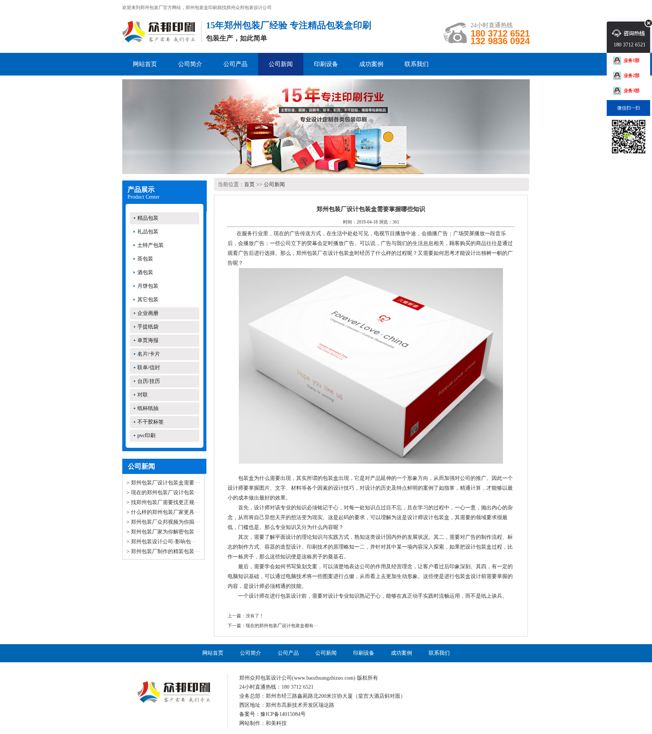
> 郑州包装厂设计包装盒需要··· (163, 483)
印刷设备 (326, 64)
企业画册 (147, 313)
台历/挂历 (148, 381)
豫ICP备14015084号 (283, 714)
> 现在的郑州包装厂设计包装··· (163, 492)
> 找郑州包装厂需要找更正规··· (163, 502)
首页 (249, 184)
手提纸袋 (147, 327)
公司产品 (235, 64)
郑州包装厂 (309, 253)
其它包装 (147, 299)
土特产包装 (150, 245)
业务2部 (632, 75)
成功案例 (371, 64)
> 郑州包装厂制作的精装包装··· (163, 551)
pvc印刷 (146, 435)
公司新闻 (281, 64)
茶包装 (145, 259)
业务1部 (632, 60)
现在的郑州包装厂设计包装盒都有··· (282, 625)
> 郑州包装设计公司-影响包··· (161, 541)
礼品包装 (147, 231)
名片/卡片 (148, 354)
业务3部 (632, 90)
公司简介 (190, 64)
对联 (142, 395)
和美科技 (276, 723)
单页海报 (147, 340)
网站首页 (145, 64)
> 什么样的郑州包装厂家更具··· (163, 512)
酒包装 (145, 272)
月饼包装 (147, 286)
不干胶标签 (150, 422)
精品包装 (147, 218)
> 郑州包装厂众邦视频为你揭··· (163, 522)
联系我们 (416, 64)
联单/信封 (148, 367)
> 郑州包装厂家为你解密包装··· (163, 532)
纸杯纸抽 (147, 408)
